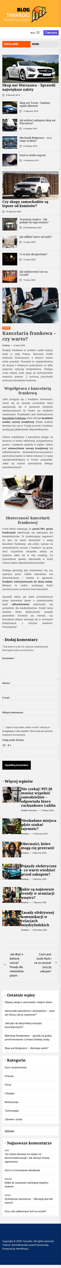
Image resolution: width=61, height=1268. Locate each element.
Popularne (11, 44)
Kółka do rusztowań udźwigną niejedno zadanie (26, 1184)
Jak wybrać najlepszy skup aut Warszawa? (38, 122)
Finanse (9, 1076)
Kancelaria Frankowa (14, 418)
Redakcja (6, 345)
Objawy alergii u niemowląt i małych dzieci (28, 1002)
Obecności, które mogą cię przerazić (37, 845)
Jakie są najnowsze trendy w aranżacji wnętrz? (37, 893)
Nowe (35, 44)
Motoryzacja (11, 1102)
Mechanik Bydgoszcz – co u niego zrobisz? (35, 139)
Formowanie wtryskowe (27, 1170)
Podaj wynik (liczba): (13, 740)
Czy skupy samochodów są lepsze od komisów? (25, 203)
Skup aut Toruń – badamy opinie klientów (35, 104)
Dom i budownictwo (16, 1067)
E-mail (6, 697)
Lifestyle (9, 1093)
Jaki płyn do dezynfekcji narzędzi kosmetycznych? (23, 1025)
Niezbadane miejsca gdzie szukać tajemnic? (38, 824)
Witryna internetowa (12, 712)
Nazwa (6, 683)
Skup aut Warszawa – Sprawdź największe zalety (29, 87)
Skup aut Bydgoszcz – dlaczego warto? (26, 1048)
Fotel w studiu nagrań (33, 155)
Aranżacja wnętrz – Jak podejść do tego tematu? (34, 221)
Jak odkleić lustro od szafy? (36, 237)
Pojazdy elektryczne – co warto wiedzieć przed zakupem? (39, 870)
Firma (8, 1085)
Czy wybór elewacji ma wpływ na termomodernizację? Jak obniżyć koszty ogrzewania (27, 1158)
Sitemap (9, 1131)
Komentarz (9, 658)
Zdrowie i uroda (13, 1119)
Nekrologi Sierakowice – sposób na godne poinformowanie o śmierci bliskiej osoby (28, 1037)
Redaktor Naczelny (29, 810)
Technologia (12, 1111)
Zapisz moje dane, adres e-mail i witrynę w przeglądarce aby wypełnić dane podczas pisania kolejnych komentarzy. (27, 731)
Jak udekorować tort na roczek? (34, 273)
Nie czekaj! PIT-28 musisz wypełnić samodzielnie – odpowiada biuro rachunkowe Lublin (38, 797)
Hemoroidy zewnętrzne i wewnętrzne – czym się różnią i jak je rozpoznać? (30, 1013)
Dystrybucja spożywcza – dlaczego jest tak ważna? (29, 1201)
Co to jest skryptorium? (33, 254)
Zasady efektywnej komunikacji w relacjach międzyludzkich (37, 918)
